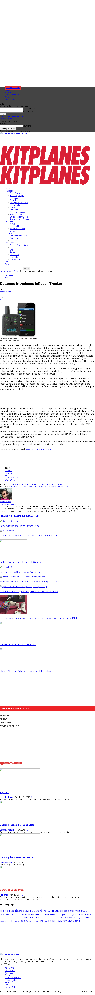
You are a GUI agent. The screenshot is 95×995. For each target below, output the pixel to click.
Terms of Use (11, 982)
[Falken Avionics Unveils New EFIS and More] (13, 557)
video (71, 920)
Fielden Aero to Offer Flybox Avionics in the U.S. (24, 572)
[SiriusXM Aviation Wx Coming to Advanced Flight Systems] (23, 577)
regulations (3, 921)
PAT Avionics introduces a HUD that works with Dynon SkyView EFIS (39, 487)
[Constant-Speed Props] (20, 885)
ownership (55, 918)
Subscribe (9, 90)
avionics (8, 470)
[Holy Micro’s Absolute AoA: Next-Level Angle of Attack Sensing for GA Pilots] (13, 613)
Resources (9, 243)
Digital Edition (15, 205)
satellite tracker (11, 478)
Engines (13, 250)
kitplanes (20, 918)
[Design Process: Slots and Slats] (20, 820)
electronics (25, 914)
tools (59, 920)
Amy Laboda (5, 292)
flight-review (50, 914)
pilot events (63, 918)
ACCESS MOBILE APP (10, 726)
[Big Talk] (20, 787)
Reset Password (17, 214)
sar (6, 475)
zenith (77, 921)
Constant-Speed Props (12, 890)
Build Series (15, 240)
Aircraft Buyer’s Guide (19, 245)
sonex (41, 921)
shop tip (34, 921)
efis (7, 915)
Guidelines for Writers (19, 217)
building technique (47, 910)
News (12, 224)
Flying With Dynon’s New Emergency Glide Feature (25, 671)
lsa (24, 918)
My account (10, 92)
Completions (15, 238)
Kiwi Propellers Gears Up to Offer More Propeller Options (37, 484)
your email (27, 126)
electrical (14, 914)
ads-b (3, 910)
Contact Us (15, 210)
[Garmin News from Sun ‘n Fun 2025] (13, 640)
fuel (57, 915)
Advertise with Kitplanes (20, 219)
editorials (3, 915)
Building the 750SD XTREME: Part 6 (19, 857)
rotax (18, 921)
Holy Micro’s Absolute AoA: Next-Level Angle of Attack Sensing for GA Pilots (39, 618)
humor (90, 914)
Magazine (9, 191)
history (70, 915)
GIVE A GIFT (5, 722)
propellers (80, 918)
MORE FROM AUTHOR (28, 516)
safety (24, 920)
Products (14, 257)
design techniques (73, 910)
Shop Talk (14, 200)
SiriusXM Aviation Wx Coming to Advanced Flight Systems (29, 581)
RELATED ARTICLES (9, 516)
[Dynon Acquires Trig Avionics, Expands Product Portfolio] (23, 586)
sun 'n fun (50, 920)
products (71, 917)
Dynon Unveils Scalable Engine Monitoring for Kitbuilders (29, 535)
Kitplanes (4, 895)
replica (14, 921)
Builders (8, 233)
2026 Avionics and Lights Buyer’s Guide (19, 526)
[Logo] (45, 164)
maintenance (33, 917)
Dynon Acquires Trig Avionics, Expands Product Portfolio (29, 591)
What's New (10, 480)
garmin (64, 915)
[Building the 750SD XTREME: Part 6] (20, 852)
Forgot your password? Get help (14, 116)
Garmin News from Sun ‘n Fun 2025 (18, 644)
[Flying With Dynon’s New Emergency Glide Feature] (13, 666)
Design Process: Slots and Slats (17, 825)
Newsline (9, 221)
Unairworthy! (15, 259)
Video (12, 231)
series (29, 921)
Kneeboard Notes (17, 228)
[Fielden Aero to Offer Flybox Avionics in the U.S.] (6, 567)
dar (61, 910)
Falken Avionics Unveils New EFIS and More (22, 562)
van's (65, 920)
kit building (13, 918)
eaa (89, 911)
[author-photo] (6, 499)
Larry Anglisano (6, 797)
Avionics (13, 252)
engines (36, 914)
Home (7, 188)
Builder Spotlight (17, 195)
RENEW (3, 719)
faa (43, 915)
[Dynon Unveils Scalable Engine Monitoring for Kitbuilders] (7, 531)
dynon (85, 911)
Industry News (16, 226)
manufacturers (45, 918)
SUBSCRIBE (15, 207)
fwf (60, 915)
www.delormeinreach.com (38, 449)
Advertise (9, 97)
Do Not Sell (10, 987)
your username (29, 108)
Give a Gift (9, 99)
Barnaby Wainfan (7, 830)
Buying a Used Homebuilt (20, 247)
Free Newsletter (12, 95)
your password (29, 111)
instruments (4, 918)
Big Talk (4, 792)
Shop (7, 262)
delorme (8, 473)
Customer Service (17, 212)
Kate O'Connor (6, 862)
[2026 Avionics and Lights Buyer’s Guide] (11, 521)
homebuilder (79, 914)
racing (87, 917)
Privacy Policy (6, 119)
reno (10, 921)
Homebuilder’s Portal (19, 236)
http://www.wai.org (8, 504)
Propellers (14, 254)
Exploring (14, 198)
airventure (14, 910)
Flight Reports (16, 193)
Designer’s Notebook (19, 202)
